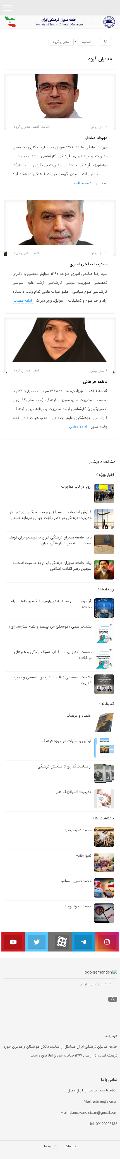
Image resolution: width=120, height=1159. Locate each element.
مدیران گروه (22, 126)
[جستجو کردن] (112, 999)
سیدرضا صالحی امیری (88, 264)
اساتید (86, 41)
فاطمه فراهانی (95, 381)
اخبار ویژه (106, 475)
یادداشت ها (104, 818)
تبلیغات (70, 1146)
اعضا (36, 126)
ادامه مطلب (83, 183)
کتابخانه (107, 704)
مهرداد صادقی (95, 138)
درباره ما (50, 1146)
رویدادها (106, 589)
